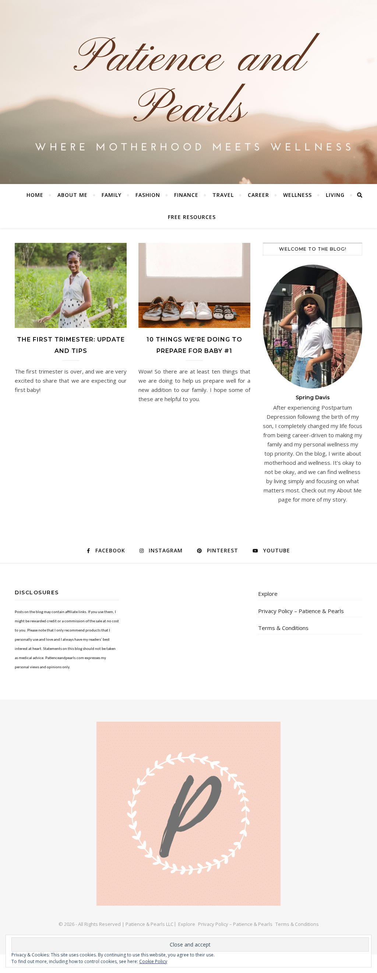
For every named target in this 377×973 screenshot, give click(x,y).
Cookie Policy (153, 961)
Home (35, 194)
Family (111, 194)
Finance (186, 194)
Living (335, 194)
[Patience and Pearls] (188, 92)
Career (258, 194)
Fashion (147, 194)
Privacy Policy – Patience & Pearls (301, 611)
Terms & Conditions (283, 627)
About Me (72, 194)
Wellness (297, 194)
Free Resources (192, 216)
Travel (223, 194)
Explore (268, 593)
